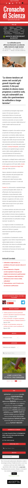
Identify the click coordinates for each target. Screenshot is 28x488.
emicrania (20, 401)
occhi (18, 410)
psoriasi (11, 412)
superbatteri (16, 414)
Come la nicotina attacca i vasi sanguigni (14, 376)
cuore (16, 399)
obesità (14, 410)
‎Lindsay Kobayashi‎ (13, 146)
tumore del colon (8, 420)
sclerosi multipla (8, 414)
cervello (21, 394)
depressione (5, 401)
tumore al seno (19, 418)
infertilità (18, 403)
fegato (8, 403)
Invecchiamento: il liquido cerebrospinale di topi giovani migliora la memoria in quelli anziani (14, 272)
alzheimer (7, 394)
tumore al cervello (8, 416)
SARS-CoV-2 (18, 412)
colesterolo (8, 396)
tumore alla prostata (18, 416)
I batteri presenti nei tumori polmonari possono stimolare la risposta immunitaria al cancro (14, 314)
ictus (14, 403)
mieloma (10, 410)
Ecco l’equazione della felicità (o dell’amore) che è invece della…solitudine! (13, 279)
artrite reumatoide (15, 394)
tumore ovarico (16, 420)
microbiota (5, 410)
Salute (6, 50)
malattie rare (16, 408)
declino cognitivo (20, 50)
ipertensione (8, 405)
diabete (13, 401)
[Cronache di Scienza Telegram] (23, 303)
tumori (13, 423)
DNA (17, 401)
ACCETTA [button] (14, 481)
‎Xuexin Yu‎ (5, 187)
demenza (21, 399)
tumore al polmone (8, 418)
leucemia (15, 405)
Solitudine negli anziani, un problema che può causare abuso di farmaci (15, 265)
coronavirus (17, 396)
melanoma (23, 408)
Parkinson (22, 410)
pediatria (6, 412)
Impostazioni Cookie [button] (14, 476)
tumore (22, 414)
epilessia (5, 403)
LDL (12, 405)
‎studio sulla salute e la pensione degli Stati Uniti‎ (13, 166)
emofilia (24, 401)
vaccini (19, 422)
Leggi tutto (22, 467)
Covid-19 (9, 398)
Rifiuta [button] (14, 473)
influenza (22, 403)
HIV (11, 403)
